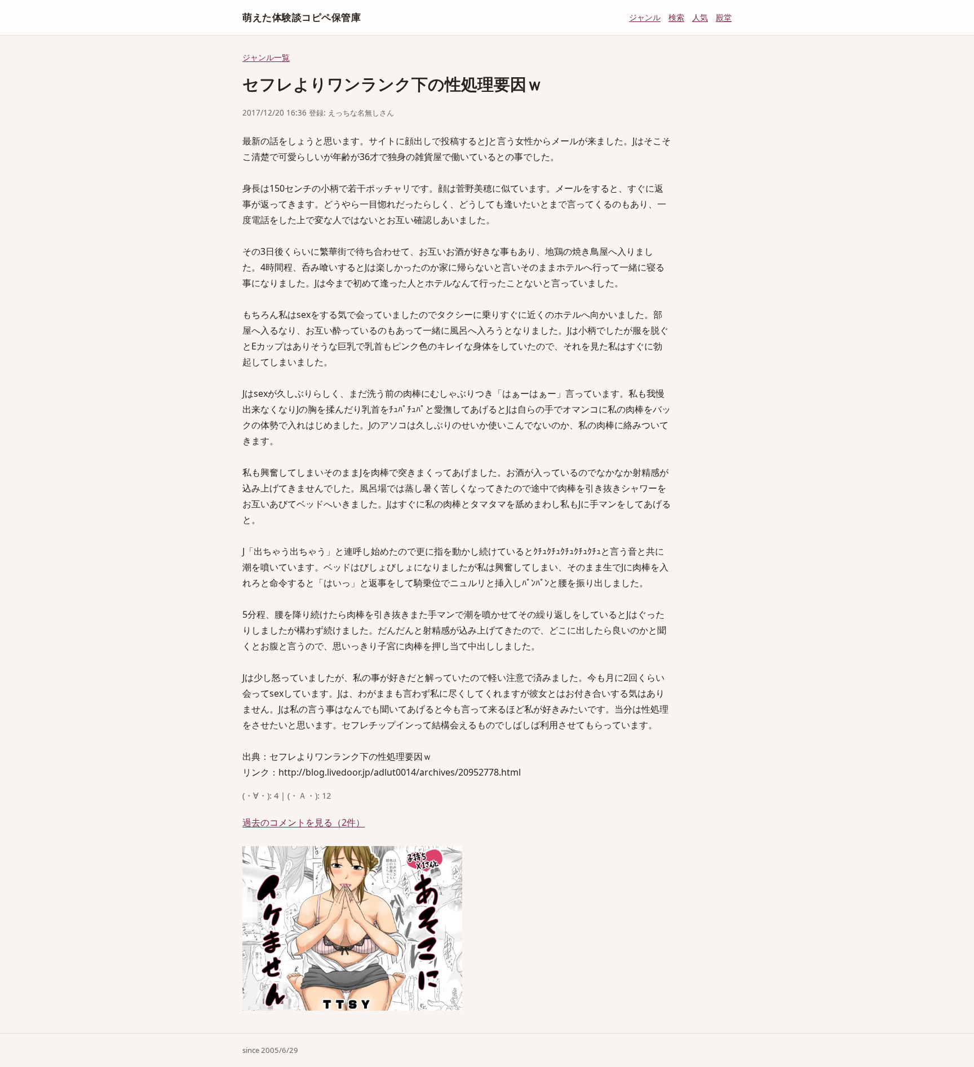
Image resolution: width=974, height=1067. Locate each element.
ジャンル (645, 17)
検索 (676, 17)
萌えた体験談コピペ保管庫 (301, 17)
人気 (700, 17)
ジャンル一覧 (266, 57)
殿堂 (724, 17)
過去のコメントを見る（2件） (303, 822)
